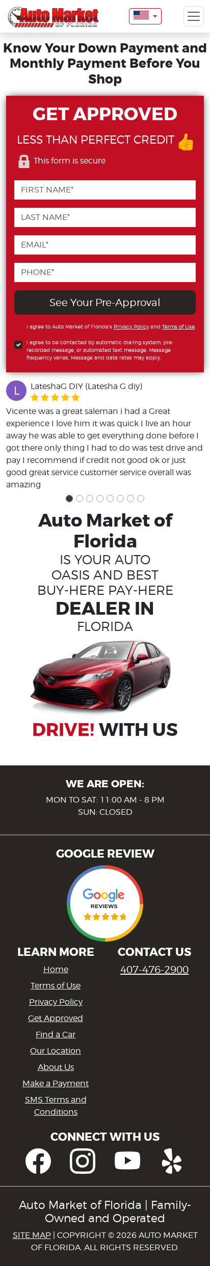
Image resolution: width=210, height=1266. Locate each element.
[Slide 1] (69, 498)
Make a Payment (55, 1083)
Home (55, 969)
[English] (145, 16)
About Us (56, 1067)
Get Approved (55, 1018)
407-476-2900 (154, 970)
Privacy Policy (131, 326)
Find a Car (55, 1034)
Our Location (55, 1051)
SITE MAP (32, 1235)
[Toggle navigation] (193, 16)
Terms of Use (178, 326)
